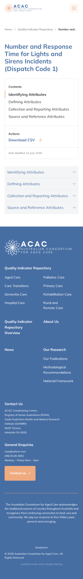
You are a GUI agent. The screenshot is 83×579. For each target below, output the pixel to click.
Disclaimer (41, 547)
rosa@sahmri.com (15, 451)
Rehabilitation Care (57, 294)
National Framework (58, 381)
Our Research (54, 349)
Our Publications (55, 359)
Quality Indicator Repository (35, 29)
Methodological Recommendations (57, 369)
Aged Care (13, 277)
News (9, 349)
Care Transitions (17, 286)
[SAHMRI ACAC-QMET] (23, 8)
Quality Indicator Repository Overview (18, 327)
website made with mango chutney (41, 564)
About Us (51, 321)
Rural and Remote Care (53, 305)
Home (8, 29)
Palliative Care (54, 277)
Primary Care (53, 286)
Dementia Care (16, 294)
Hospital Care (15, 303)
